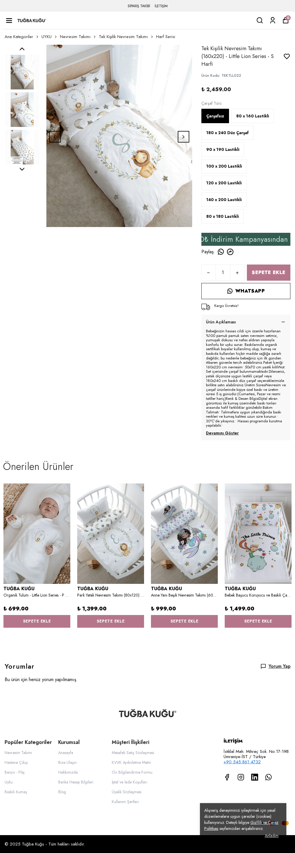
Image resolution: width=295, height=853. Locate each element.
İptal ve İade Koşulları (129, 782)
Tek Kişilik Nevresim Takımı (123, 36)
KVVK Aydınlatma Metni (131, 762)
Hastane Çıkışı (16, 762)
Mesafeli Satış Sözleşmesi (133, 752)
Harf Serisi (165, 36)
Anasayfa (65, 752)
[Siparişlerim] (272, 20)
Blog (62, 792)
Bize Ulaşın (67, 762)
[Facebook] (227, 777)
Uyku (9, 782)
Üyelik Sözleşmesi (126, 792)
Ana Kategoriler (19, 36)
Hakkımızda (68, 772)
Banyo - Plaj (14, 772)
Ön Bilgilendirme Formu (132, 772)
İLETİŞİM (161, 6)
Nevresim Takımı (75, 36)
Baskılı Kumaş (16, 792)
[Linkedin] (254, 777)
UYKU (46, 36)
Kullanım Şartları (125, 802)
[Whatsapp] (268, 777)
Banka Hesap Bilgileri (75, 782)
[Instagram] (240, 777)
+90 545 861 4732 (242, 762)
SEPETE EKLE (268, 272)
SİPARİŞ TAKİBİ (139, 6)
